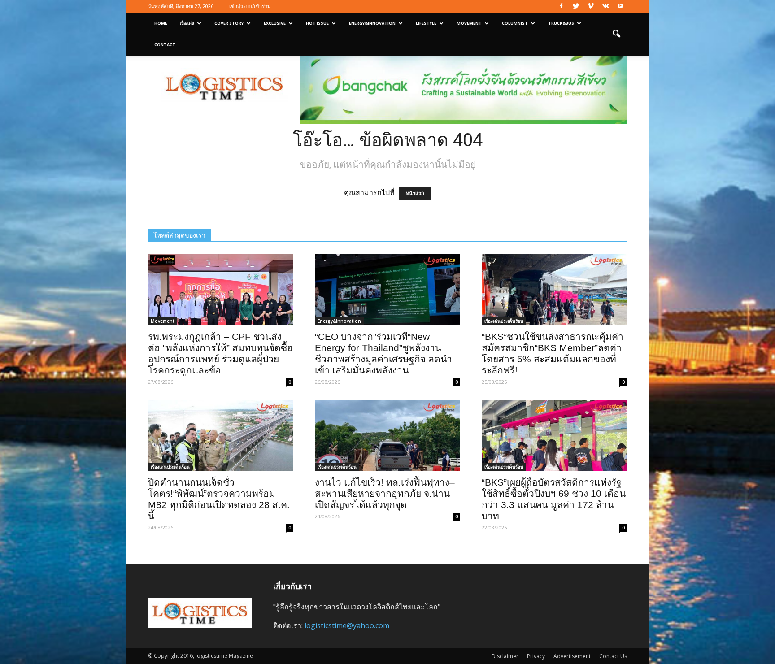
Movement (469, 23)
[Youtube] (620, 6)
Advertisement (572, 656)
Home (160, 23)
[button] (616, 34)
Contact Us (613, 656)
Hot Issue (317, 23)
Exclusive (275, 23)
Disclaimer (505, 656)
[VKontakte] (605, 6)
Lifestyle (426, 23)
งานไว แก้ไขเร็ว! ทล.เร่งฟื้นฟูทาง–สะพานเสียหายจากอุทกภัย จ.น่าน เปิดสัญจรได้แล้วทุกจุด (385, 493)
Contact (164, 45)
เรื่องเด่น (187, 23)
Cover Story (229, 23)
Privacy (536, 656)
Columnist (515, 23)
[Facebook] (561, 6)
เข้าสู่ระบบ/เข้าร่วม (249, 6)
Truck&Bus (561, 23)
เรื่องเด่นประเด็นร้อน (503, 321)
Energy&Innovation (372, 23)
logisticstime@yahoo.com (347, 625)
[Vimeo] (590, 6)
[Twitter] (576, 6)
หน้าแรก (415, 193)
